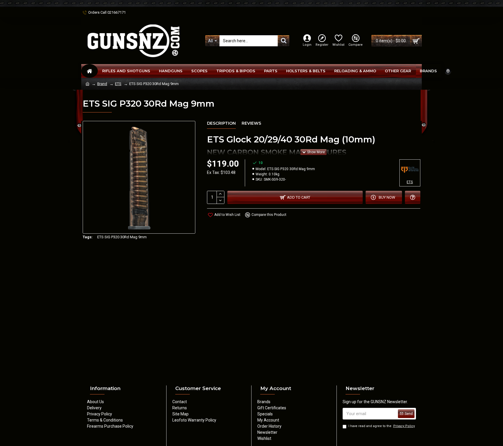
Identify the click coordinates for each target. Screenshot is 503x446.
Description (221, 123)
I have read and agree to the (381, 426)
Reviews (251, 123)
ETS (118, 84)
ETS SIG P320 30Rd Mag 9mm (122, 237)
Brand (102, 84)
